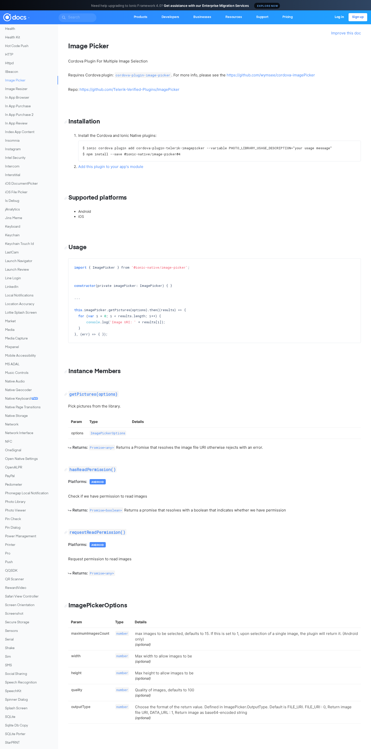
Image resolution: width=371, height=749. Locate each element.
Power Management (20, 536)
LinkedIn (11, 287)
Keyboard (12, 226)
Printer (10, 545)
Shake (10, 648)
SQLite (10, 717)
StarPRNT (12, 742)
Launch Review (17, 269)
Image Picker (15, 80)
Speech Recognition (21, 682)
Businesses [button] (202, 17)
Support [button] (262, 17)
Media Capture (16, 338)
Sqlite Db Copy (16, 725)
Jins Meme (13, 218)
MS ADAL (12, 364)
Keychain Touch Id (19, 244)
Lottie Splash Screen (21, 312)
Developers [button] (170, 17)
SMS (8, 665)
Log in (339, 17)
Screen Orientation (20, 605)
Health (10, 29)
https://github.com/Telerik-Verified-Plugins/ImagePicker (129, 89)
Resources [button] (233, 17)
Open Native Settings (21, 459)
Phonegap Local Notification (26, 493)
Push (9, 562)
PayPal (10, 476)
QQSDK (11, 570)
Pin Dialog (12, 527)
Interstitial (12, 175)
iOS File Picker (16, 192)
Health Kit (12, 37)
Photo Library (15, 502)
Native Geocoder (18, 390)
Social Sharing (16, 674)
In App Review (16, 123)
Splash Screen (16, 708)
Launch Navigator (18, 261)
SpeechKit (13, 691)
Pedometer (13, 484)
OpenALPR (13, 467)
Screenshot (14, 613)
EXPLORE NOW (267, 5)
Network (11, 424)
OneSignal (13, 450)
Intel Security (15, 158)
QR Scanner (14, 579)
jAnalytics (12, 209)
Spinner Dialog (16, 699)
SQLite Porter (15, 734)
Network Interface (19, 433)
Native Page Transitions (23, 407)
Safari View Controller (22, 596)
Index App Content (19, 132)
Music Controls (17, 373)
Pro (7, 553)
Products (140, 17)
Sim (8, 656)
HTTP (9, 54)
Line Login (13, 278)
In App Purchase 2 (19, 115)
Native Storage (16, 416)
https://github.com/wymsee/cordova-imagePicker (271, 75)
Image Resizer (16, 89)
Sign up (358, 17)
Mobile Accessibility (20, 355)
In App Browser (17, 97)
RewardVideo (15, 588)
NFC (8, 441)
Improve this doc (346, 33)
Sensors (11, 631)
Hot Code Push (17, 46)
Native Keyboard (21, 398)
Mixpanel (12, 347)
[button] (28, 17)
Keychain (12, 235)
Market (10, 321)
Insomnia (12, 140)
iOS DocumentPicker (21, 183)
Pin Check (13, 519)
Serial (9, 639)
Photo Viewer (15, 510)
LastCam (12, 252)
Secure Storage (17, 622)
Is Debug (12, 201)
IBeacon (11, 72)
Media (9, 330)
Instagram (13, 149)
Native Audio (15, 381)
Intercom (12, 166)
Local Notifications (19, 295)
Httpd (9, 63)
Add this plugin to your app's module (110, 166)
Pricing (287, 17)
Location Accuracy (19, 304)
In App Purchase (18, 106)
